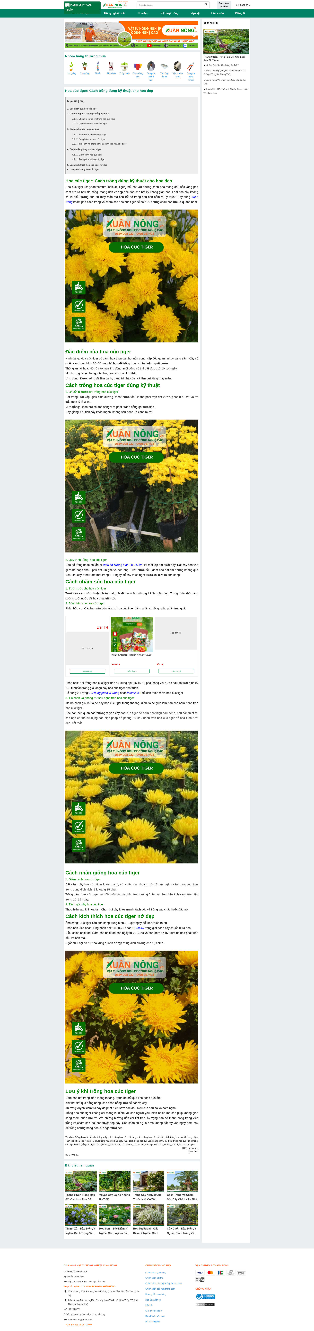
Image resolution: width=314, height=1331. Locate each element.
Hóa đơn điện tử (153, 1300)
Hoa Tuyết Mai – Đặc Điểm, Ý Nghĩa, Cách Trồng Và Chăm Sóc (145, 1233)
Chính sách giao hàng (155, 1272)
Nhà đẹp (143, 13)
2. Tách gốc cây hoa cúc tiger (90, 159)
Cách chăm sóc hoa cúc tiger (84, 129)
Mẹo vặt (195, 13)
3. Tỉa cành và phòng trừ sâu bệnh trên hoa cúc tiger (101, 144)
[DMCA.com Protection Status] (205, 1306)
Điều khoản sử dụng (155, 1316)
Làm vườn (217, 13)
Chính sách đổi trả (154, 1278)
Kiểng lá (240, 13)
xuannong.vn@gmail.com (80, 1319)
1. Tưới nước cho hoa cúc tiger (91, 134)
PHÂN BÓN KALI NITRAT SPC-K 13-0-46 (131, 655)
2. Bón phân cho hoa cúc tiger (90, 139)
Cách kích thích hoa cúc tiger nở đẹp (88, 165)
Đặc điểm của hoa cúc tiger (83, 109)
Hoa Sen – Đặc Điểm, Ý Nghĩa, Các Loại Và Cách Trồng (114, 1233)
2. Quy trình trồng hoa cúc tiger (91, 123)
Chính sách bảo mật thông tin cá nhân (163, 1283)
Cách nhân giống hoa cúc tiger (85, 149)
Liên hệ (148, 1305)
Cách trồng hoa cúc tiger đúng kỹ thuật (89, 113)
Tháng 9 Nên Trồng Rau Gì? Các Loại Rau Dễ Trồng (80, 1199)
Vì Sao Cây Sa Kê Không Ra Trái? (222, 65)
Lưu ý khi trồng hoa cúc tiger (84, 169)
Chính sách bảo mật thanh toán (160, 1289)
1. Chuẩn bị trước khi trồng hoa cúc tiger (95, 119)
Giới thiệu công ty (153, 1311)
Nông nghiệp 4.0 (114, 13)
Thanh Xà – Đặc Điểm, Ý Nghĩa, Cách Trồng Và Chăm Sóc (80, 1233)
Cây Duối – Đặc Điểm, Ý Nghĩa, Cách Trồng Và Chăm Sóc (181, 1233)
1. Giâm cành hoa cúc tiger (89, 155)
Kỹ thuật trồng (169, 13)
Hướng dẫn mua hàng (155, 1294)
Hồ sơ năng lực (152, 1321)
